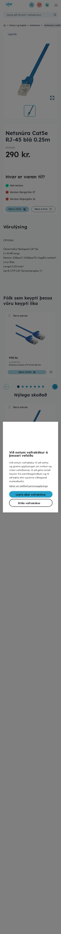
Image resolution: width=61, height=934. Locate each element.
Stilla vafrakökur (29, 503)
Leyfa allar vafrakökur (31, 494)
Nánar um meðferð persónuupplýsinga (28, 486)
